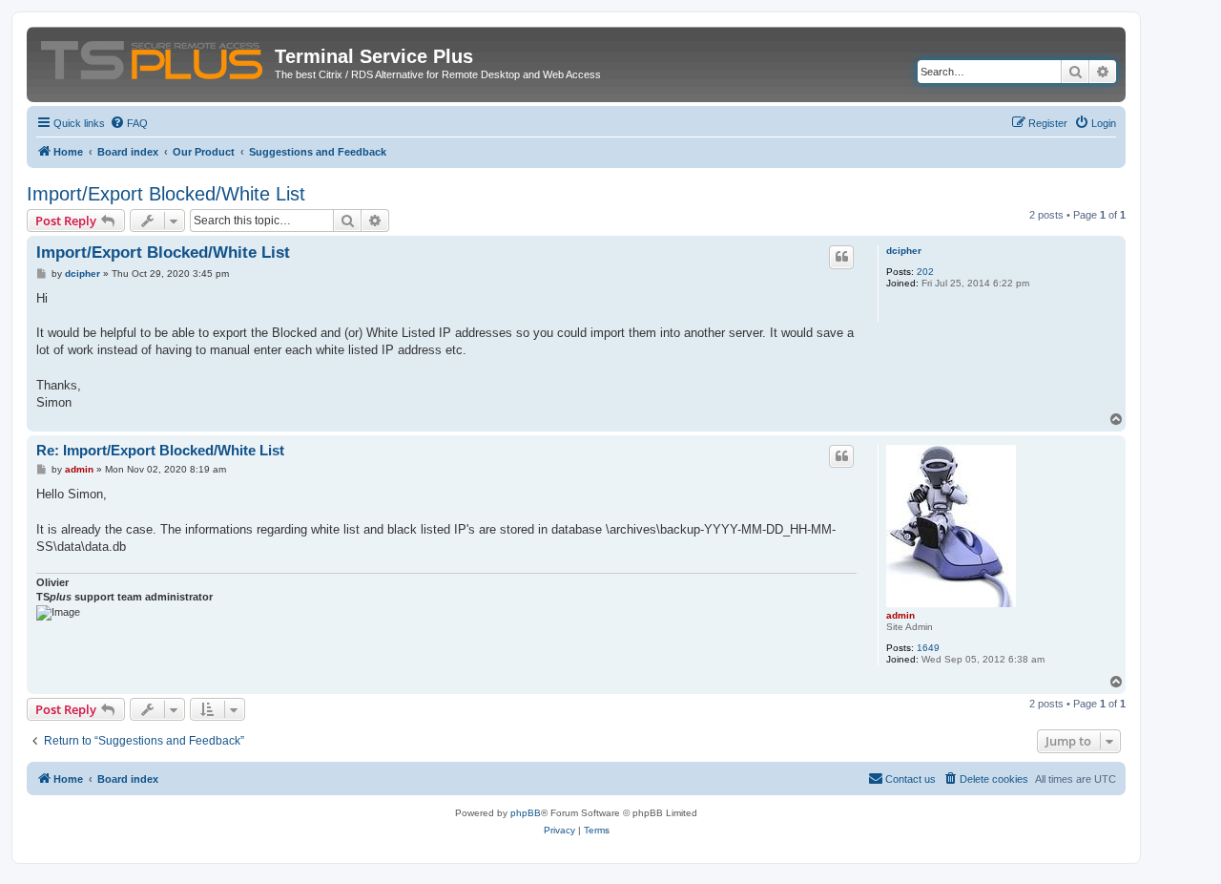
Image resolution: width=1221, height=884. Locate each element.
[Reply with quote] (841, 256)
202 (925, 271)
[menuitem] (129, 123)
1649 (928, 647)
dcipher (903, 250)
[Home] (153, 56)
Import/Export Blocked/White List (166, 193)
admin (900, 615)
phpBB (525, 813)
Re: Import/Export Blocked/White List (160, 450)
